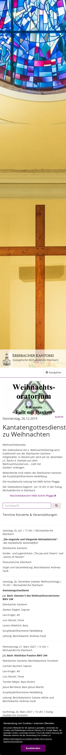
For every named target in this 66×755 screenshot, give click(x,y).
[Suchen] (56, 506)
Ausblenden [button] (33, 748)
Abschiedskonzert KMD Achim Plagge (32, 495)
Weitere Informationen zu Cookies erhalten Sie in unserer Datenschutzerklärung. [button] (27, 740)
